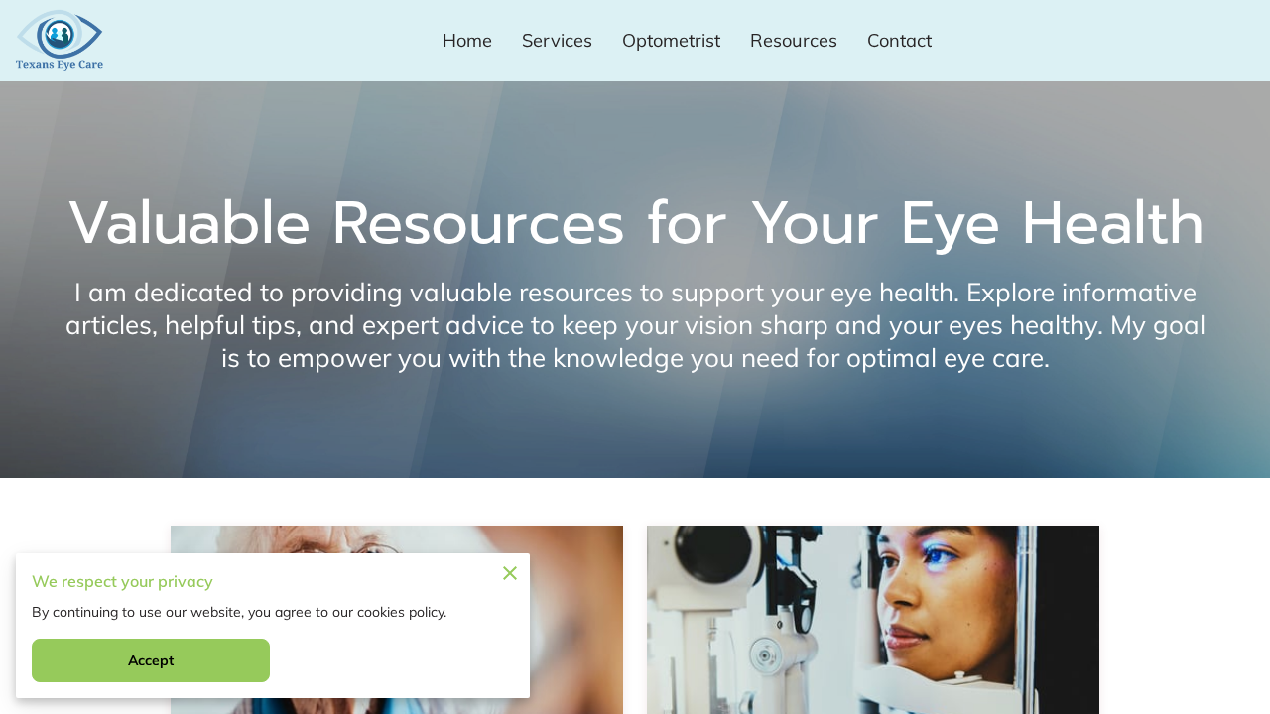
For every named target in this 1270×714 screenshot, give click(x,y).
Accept (151, 660)
